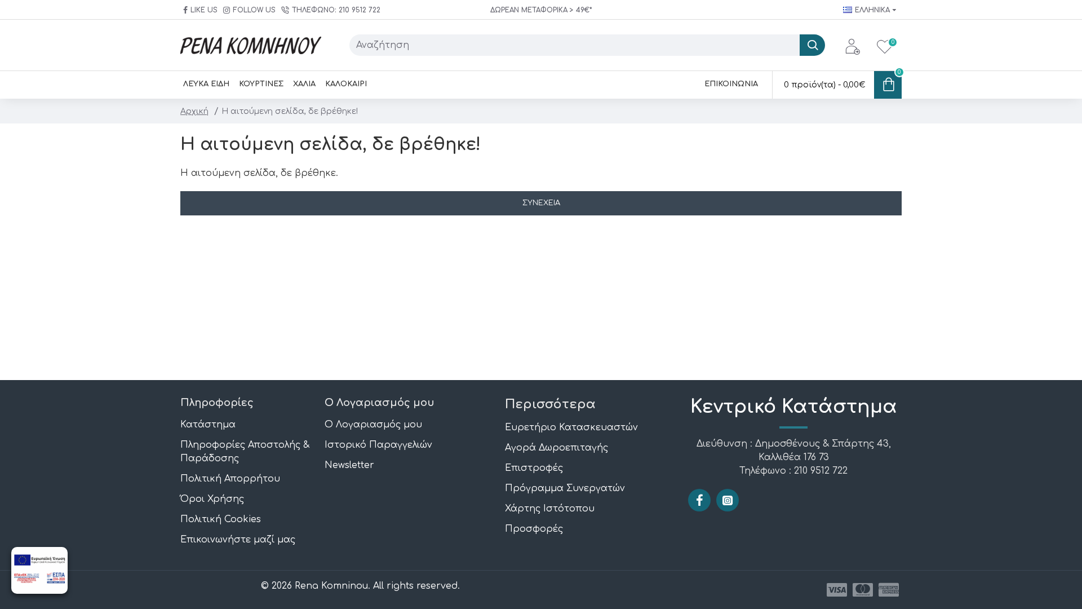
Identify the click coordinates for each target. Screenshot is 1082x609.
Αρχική (194, 111)
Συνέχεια (541, 203)
